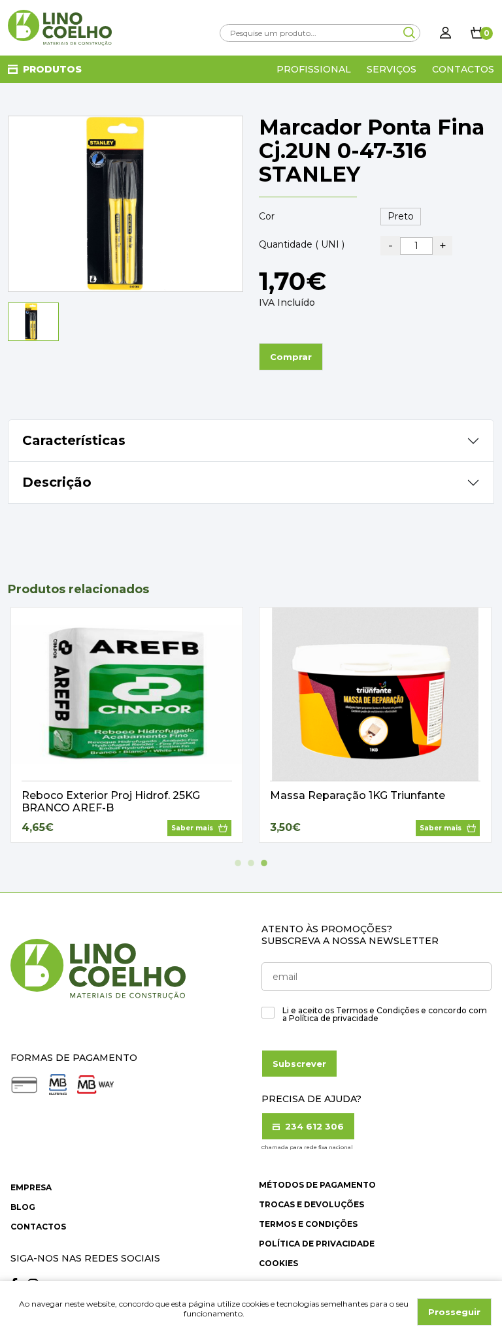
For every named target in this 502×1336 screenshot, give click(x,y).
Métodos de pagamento (317, 1185)
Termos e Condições (308, 1224)
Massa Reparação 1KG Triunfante (357, 795)
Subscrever (299, 1063)
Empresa (31, 1187)
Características (74, 440)
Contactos (463, 69)
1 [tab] (237, 863)
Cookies (278, 1263)
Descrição (57, 482)
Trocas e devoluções (311, 1204)
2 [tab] (251, 863)
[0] (477, 33)
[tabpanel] (126, 725)
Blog (22, 1207)
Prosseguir (454, 1312)
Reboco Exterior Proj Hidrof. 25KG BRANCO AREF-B (111, 801)
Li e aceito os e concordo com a (384, 1014)
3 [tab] (264, 863)
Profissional (313, 69)
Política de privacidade (317, 1243)
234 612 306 (313, 1126)
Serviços (391, 69)
